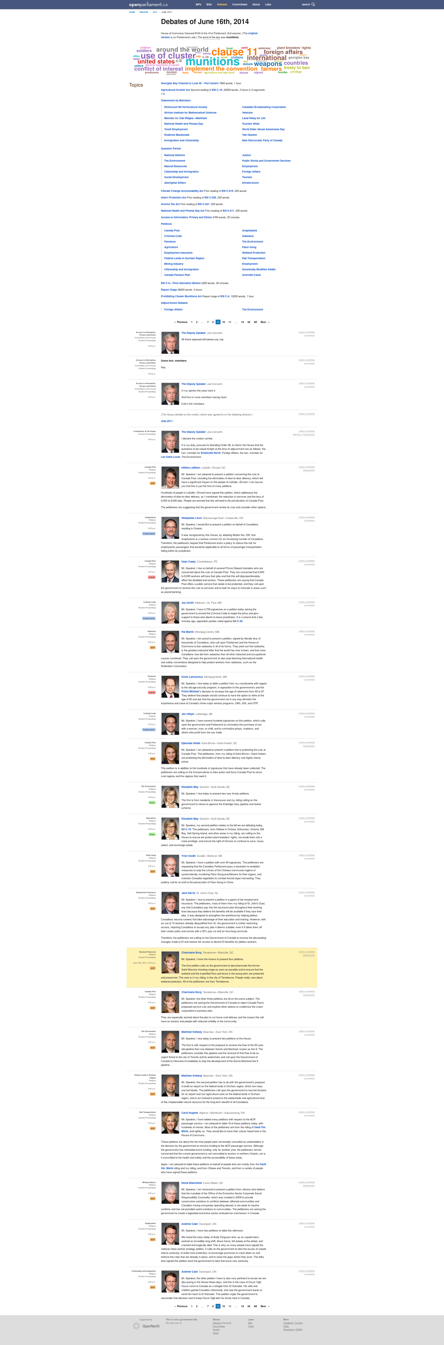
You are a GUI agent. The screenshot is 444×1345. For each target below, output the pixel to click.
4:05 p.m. (152, 346)
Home (132, 12)
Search (216, 1329)
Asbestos (248, 236)
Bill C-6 (224, 296)
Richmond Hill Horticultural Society (185, 107)
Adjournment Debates (174, 303)
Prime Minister (190, 691)
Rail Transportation (253, 258)
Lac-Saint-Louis (170, 457)
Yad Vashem (249, 135)
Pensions (170, 241)
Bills (209, 4)
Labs (268, 4)
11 (230, 322)
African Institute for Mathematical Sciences (190, 112)
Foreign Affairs (251, 171)
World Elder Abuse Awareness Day (263, 129)
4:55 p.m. (152, 1234)
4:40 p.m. (152, 439)
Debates (222, 4)
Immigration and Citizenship (181, 140)
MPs (198, 4)
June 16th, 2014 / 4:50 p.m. (144, 962)
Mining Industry (173, 264)
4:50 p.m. (152, 903)
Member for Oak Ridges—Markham (185, 118)
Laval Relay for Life (253, 118)
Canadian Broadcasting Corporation (264, 107)
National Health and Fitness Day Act (182, 211)
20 (248, 322)
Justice (246, 155)
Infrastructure (250, 183)
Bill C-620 (210, 197)
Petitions (166, 224)
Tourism (247, 177)
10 (223, 322)
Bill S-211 (228, 211)
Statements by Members (176, 100)
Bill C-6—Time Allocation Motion (181, 283)
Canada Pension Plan (177, 275)
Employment (250, 166)
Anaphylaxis (249, 230)
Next (264, 322)
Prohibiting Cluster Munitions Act (181, 296)
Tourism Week (250, 124)
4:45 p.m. (152, 528)
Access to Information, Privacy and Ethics (186, 217)
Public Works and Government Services (266, 161)
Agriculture (171, 247)
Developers (288, 1329)
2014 (155, 12)
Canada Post (172, 230)
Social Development (176, 177)
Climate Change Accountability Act (182, 191)
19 (242, 322)
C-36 (239, 621)
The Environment (174, 161)
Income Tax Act (170, 204)
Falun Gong (249, 247)
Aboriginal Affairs (175, 183)
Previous (182, 322)
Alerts (216, 1333)
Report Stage (169, 290)
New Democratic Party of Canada (262, 140)
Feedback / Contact (293, 1323)
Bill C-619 (227, 191)
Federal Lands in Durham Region (184, 258)
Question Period (171, 148)
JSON (299, 1329)
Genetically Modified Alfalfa (258, 269)
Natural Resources (175, 166)
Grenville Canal (251, 275)
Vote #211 (167, 421)
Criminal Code (173, 236)
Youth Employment (176, 129)
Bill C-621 (204, 204)
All (255, 322)
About (256, 4)
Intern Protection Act (173, 197)
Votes (251, 1326)
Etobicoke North (211, 453)
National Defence (174, 155)
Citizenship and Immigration (181, 171)
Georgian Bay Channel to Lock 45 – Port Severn (190, 83)
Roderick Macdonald (176, 135)
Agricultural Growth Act (175, 90)
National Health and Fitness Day (183, 124)
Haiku (286, 1326)
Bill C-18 (217, 90)
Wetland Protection (253, 253)
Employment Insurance (178, 253)
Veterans (247, 112)
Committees (239, 4)
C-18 (188, 829)
